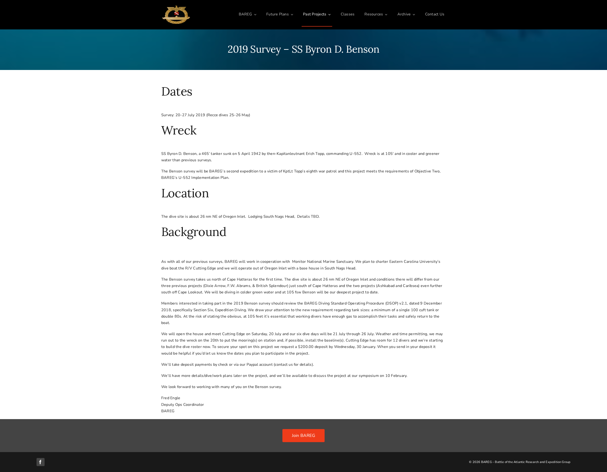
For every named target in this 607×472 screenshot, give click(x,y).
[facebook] (41, 462)
